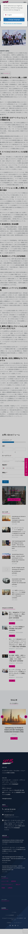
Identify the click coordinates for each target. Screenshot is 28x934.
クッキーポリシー (18, 922)
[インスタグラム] (17, 925)
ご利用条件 (8, 922)
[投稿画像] (5, 613)
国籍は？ (5, 472)
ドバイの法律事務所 (10, 915)
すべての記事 (13, 703)
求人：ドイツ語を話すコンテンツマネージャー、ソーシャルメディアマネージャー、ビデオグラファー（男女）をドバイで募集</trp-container (17, 642)
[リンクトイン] (15, 925)
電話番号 (5, 465)
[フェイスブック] (10, 925)
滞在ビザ (18, 884)
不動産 (3, 888)
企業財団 (10, 888)
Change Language (14, 19)
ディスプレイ (7, 73)
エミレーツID (4, 881)
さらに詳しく (14, 738)
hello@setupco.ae (9, 815)
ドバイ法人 (14, 912)
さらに (5, 482)
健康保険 (13, 881)
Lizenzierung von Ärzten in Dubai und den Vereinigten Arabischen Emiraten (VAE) (14, 730)
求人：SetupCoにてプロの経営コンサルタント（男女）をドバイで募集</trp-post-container (17, 615)
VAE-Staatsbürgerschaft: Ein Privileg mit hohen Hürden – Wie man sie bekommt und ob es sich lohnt (13, 858)
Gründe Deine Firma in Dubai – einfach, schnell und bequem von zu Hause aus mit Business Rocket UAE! (13, 867)
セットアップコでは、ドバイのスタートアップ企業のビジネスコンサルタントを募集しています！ (17, 672)
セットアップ (19, 915)
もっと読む (12, 623)
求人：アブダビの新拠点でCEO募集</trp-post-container (16, 628)
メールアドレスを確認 (20, 461)
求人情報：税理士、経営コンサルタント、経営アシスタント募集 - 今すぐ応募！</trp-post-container (17, 658)
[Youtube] (12, 925)
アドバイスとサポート (7, 884)
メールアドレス (5, 461)
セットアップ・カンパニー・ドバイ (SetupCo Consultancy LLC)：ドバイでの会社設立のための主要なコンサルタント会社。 (13, 849)
